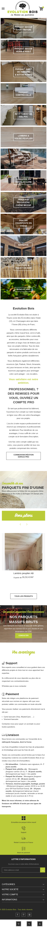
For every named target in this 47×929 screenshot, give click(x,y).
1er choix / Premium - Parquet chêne (23, 573)
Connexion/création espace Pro (24, 456)
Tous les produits (23, 596)
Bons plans (23, 516)
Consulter (23, 635)
